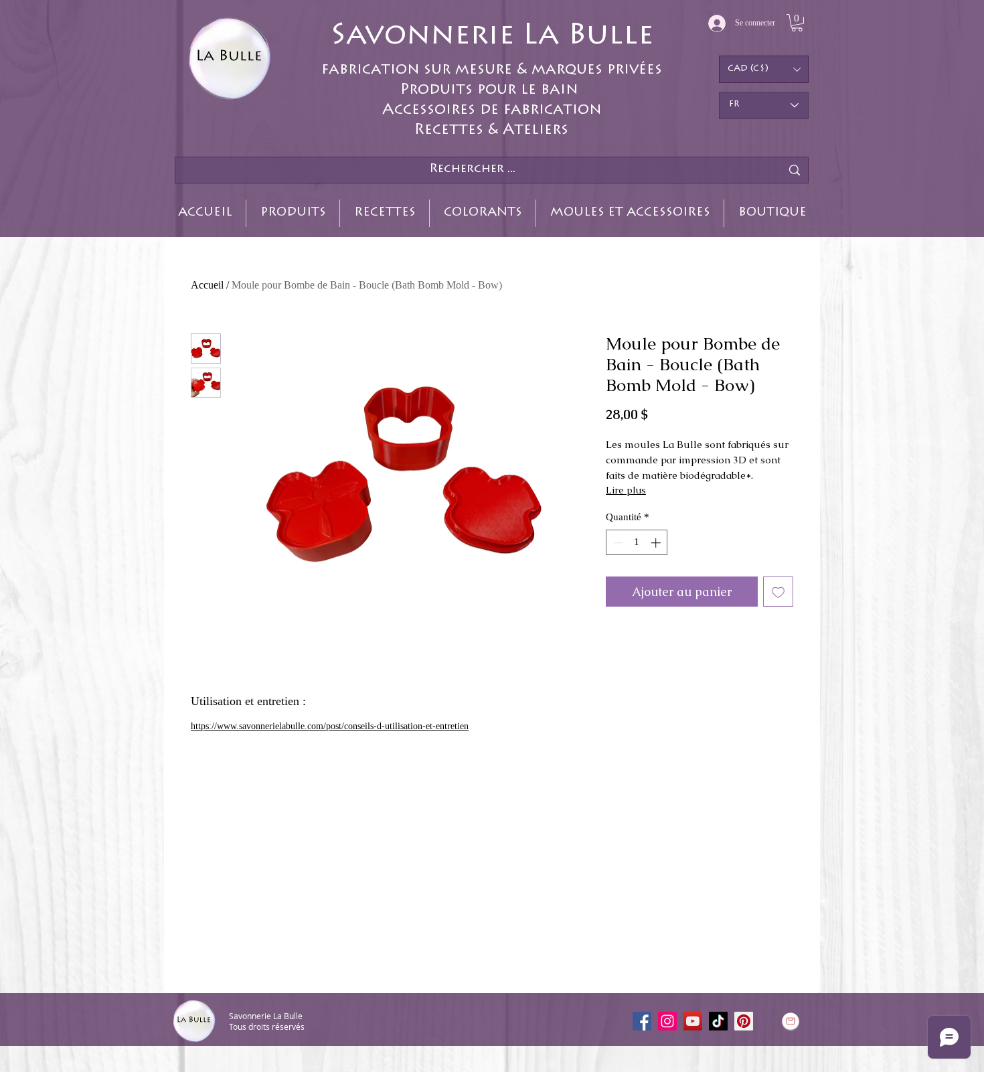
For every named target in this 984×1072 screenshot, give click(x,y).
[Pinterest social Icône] (743, 1021)
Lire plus (626, 490)
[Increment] (657, 542)
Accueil (207, 285)
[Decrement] (617, 542)
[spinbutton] (637, 542)
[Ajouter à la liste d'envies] (778, 592)
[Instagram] (667, 1021)
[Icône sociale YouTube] (692, 1021)
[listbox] (764, 69)
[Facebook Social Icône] (642, 1021)
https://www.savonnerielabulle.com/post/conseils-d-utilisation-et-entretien (330, 726)
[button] (797, 22)
